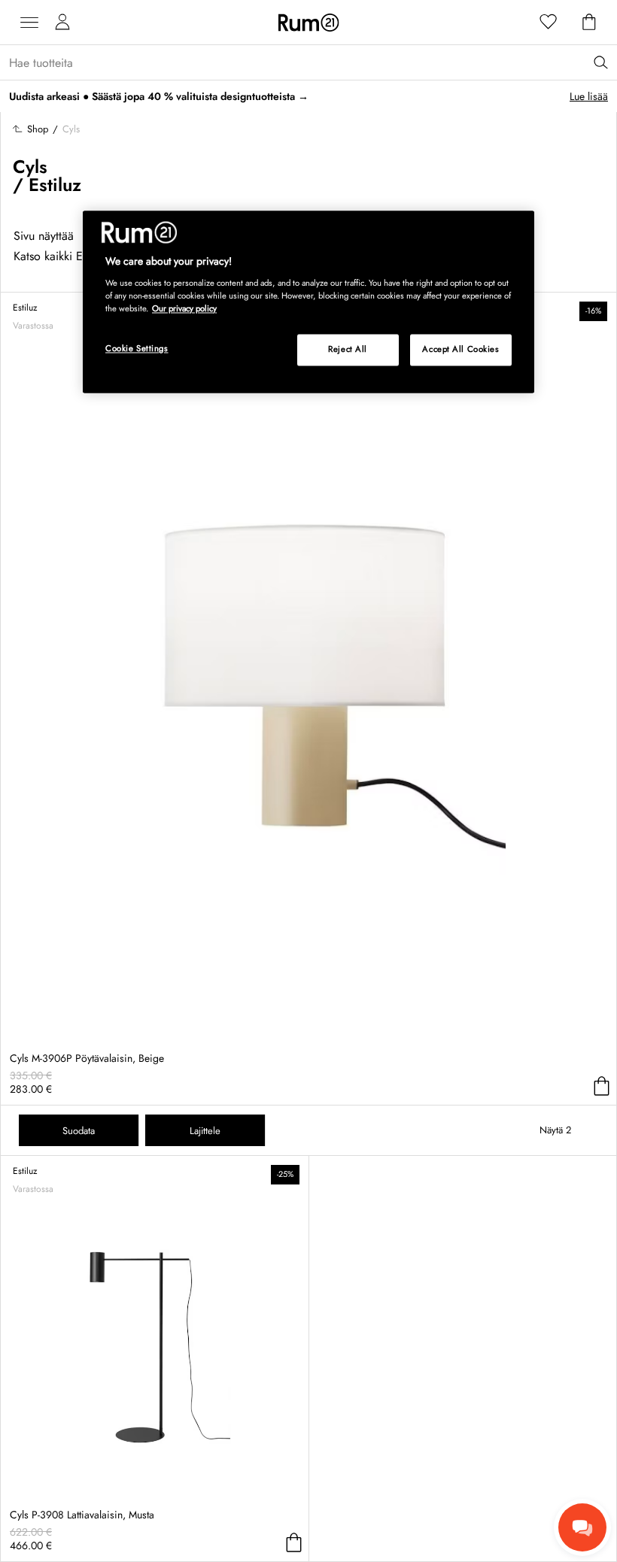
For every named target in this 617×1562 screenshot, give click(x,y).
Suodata (78, 1131)
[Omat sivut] (62, 22)
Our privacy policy (184, 308)
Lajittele (205, 1131)
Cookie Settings (137, 348)
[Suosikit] (548, 22)
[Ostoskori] (589, 22)
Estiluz (55, 184)
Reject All (347, 349)
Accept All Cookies (460, 349)
